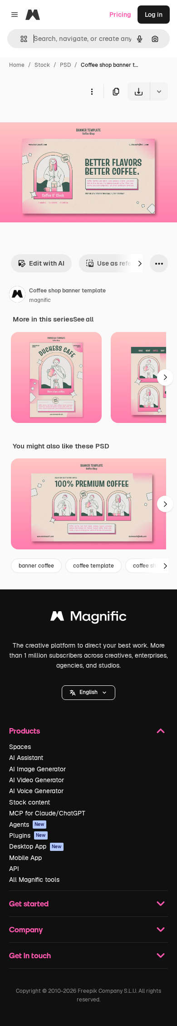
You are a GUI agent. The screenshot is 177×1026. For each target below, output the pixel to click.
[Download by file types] (159, 91)
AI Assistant (26, 758)
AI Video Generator (36, 780)
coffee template (93, 565)
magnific (40, 300)
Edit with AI (46, 263)
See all (83, 319)
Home (17, 65)
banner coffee (36, 565)
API (14, 869)
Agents (26, 824)
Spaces (20, 747)
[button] (88, 692)
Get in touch (30, 955)
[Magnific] (88, 618)
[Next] (140, 263)
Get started (29, 903)
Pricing (120, 14)
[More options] (92, 91)
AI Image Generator (37, 769)
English (88, 692)
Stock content (29, 802)
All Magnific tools (34, 879)
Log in (153, 14)
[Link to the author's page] (17, 295)
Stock (42, 65)
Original (58, 121)
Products (24, 730)
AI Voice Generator (36, 791)
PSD (65, 65)
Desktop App (35, 846)
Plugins (27, 835)
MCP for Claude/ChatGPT (47, 813)
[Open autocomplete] (20, 38)
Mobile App (25, 858)
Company (26, 929)
